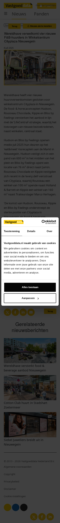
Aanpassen (28, 298)
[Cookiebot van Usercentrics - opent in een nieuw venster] (42, 222)
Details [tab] (31, 231)
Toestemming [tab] (12, 231)
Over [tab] (49, 231)
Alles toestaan (30, 287)
